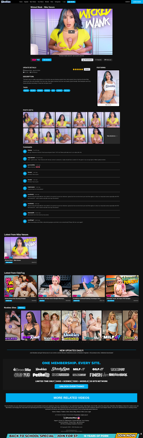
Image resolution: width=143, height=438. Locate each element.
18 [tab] (84, 342)
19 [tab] (86, 342)
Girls (67, 411)
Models (47, 2)
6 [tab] (57, 342)
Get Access (46, 59)
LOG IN (72, 2)
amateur (47, 90)
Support (56, 420)
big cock (67, 90)
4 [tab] (52, 342)
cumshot (59, 90)
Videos (58, 411)
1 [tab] (46, 342)
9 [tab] (63, 342)
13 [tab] (72, 342)
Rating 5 (87, 69)
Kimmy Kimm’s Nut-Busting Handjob (15, 298)
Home (20, 2)
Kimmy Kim (8, 300)
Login (89, 411)
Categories (57, 2)
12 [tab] (70, 342)
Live (64, 2)
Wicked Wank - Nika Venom (13, 260)
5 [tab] (54, 342)
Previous (9, 325)
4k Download (88, 59)
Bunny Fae (76, 300)
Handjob (40, 90)
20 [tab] (88, 342)
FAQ (82, 411)
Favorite (99, 59)
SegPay (82, 415)
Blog (75, 411)
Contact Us (61, 420)
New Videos (33, 2)
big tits (26, 90)
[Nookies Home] (7, 1)
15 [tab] (77, 342)
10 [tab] (66, 342)
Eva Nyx (42, 300)
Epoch (86, 415)
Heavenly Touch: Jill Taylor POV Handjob (118, 298)
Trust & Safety (85, 420)
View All (21, 307)
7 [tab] (59, 342)
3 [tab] (50, 342)
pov (53, 90)
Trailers (63, 411)
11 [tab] (68, 342)
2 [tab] (48, 342)
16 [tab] (79, 342)
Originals (26, 2)
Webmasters (68, 420)
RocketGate (77, 415)
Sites (51, 2)
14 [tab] (75, 342)
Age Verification (80, 422)
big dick (33, 90)
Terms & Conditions (63, 422)
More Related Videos (71, 397)
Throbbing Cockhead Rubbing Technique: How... (87, 298)
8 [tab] (61, 342)
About (79, 411)
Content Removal (76, 420)
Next (134, 325)
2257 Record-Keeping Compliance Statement (71, 424)
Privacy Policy (72, 422)
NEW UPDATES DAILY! (71, 350)
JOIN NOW (137, 2)
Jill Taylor (111, 300)
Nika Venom (9, 262)
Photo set (108, 59)
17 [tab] (81, 342)
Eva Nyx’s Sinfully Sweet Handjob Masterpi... (52, 298)
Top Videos (41, 2)
